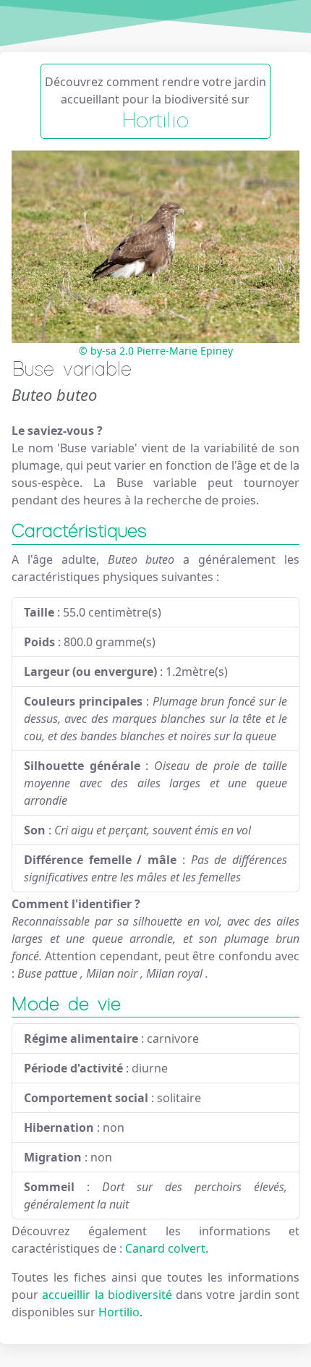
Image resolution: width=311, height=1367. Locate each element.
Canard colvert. (166, 1248)
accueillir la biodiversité (109, 1295)
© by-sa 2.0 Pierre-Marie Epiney (156, 350)
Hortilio (119, 1312)
